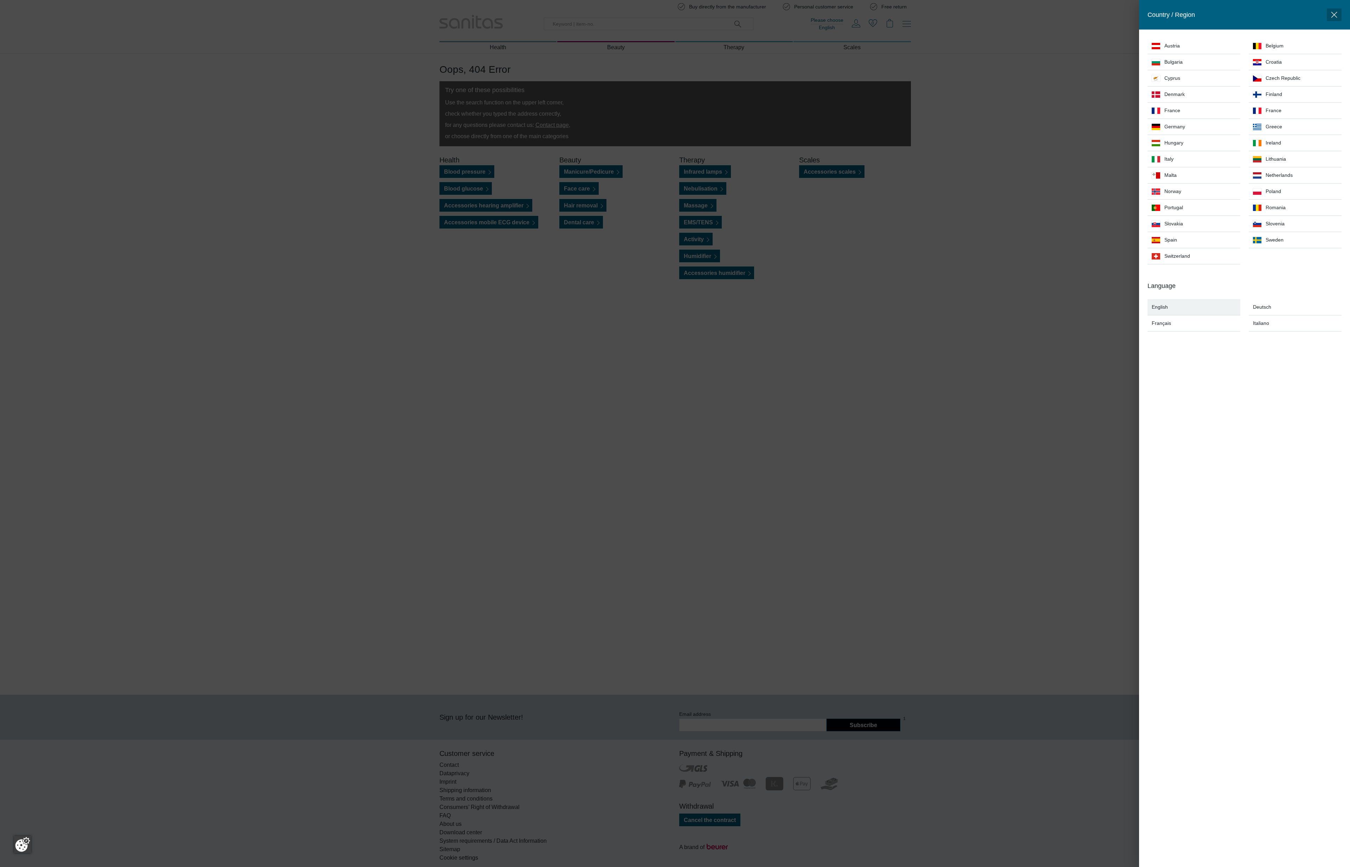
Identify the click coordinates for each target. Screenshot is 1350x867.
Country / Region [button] (1171, 14)
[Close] (1334, 14)
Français (1161, 323)
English (1160, 307)
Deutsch (1262, 307)
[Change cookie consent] (22, 844)
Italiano (1261, 323)
